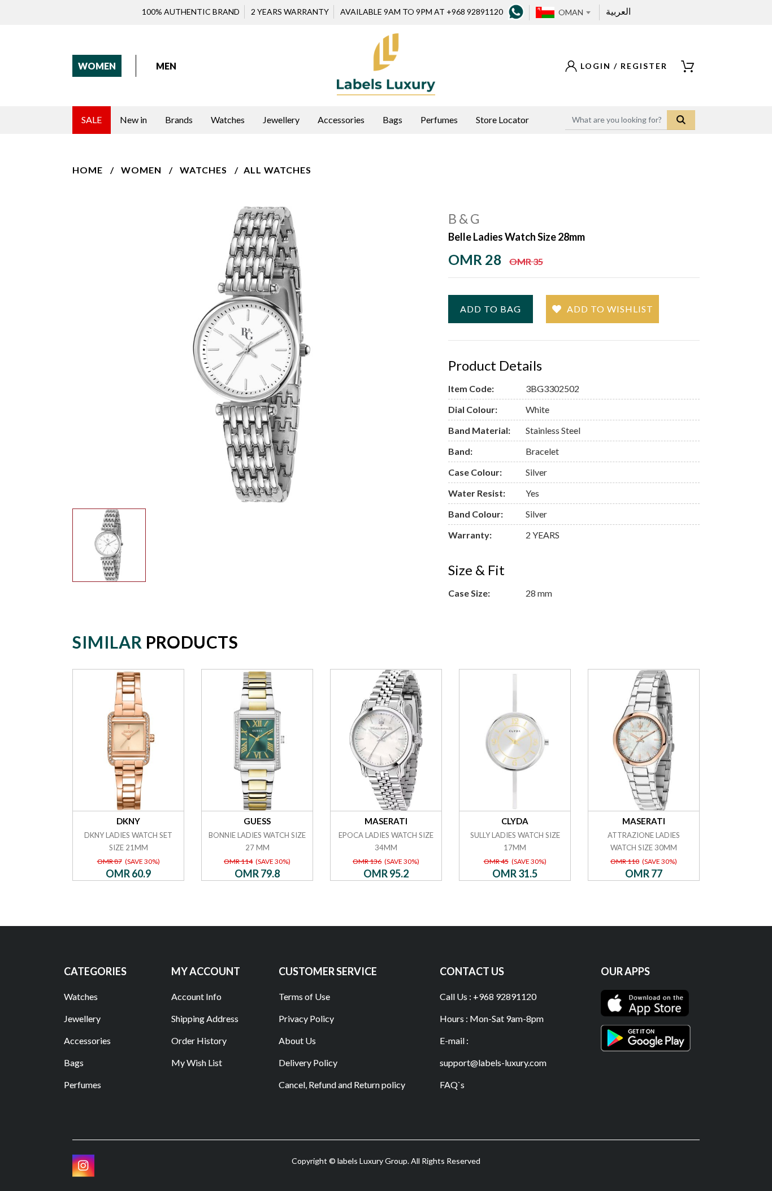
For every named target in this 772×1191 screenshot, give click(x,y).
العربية (618, 11)
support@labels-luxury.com (493, 1062)
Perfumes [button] (439, 119)
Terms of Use (304, 996)
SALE (91, 119)
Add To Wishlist (610, 308)
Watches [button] (228, 119)
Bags (74, 1062)
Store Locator (502, 119)
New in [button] (133, 119)
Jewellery (82, 1018)
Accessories (87, 1040)
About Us (297, 1040)
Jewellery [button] (281, 119)
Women (97, 65)
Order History (199, 1040)
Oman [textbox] (570, 12)
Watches (203, 169)
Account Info (196, 996)
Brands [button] (179, 119)
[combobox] (574, 12)
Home (87, 169)
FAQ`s (452, 1084)
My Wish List (196, 1062)
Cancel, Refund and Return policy (342, 1084)
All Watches (277, 169)
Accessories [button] (341, 119)
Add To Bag (490, 308)
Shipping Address (204, 1018)
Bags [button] (392, 119)
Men (166, 65)
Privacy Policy (306, 1018)
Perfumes (82, 1084)
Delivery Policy (308, 1062)
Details (128, 669)
